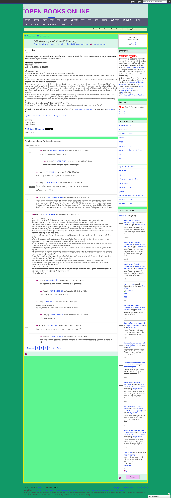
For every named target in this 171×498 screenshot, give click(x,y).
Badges (117, 488)
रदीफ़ (81, 490)
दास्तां (120, 154)
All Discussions (29, 36)
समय (120, 158)
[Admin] (28, 47)
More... (132, 477)
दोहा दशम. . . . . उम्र (125, 187)
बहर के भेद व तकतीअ (117, 490)
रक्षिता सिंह (49, 302)
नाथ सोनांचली (50, 172)
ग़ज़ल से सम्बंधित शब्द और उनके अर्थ (66, 490)
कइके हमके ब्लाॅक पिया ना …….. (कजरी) (134, 386)
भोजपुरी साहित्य (137, 389)
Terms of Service (142, 488)
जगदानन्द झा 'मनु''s (129, 223)
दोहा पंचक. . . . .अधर (125, 204)
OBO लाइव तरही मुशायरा (80, 44)
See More (127, 466)
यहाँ (122, 93)
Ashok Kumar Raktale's (134, 325)
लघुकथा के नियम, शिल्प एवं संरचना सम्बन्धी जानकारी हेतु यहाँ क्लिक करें (46, 116)
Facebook (41, 129)
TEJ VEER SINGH (60, 161)
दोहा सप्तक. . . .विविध (125, 200)
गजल (125, 225)
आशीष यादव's (128, 384)
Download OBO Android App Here (132, 95)
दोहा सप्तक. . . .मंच (125, 146)
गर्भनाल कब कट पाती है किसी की (128, 179)
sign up (110, 109)
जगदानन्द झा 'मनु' (129, 284)
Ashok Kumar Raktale (132, 242)
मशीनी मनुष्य (122, 175)
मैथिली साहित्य (140, 225)
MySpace (30, 129)
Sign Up (132, 2)
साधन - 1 (122, 112)
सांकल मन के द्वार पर (125, 125)
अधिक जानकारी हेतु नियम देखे (135, 67)
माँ (119, 163)
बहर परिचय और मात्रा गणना (100, 490)
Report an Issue (127, 488)
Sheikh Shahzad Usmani (55, 197)
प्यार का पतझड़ (123, 183)
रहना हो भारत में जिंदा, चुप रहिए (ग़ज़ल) (130, 150)
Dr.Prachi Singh (51, 183)
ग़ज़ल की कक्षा (39, 490)
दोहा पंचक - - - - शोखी (125, 134)
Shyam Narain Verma (131, 306)
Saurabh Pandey (130, 220)
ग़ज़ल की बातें (49, 490)
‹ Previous (30, 348)
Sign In (139, 2)
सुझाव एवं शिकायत (126, 91)
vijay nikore (128, 452)
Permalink (41, 150)
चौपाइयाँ (121, 138)
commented (128, 244)
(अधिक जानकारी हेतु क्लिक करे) (131, 88)
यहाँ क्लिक (136, 74)
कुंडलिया (121, 191)
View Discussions (99, 44)
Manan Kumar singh (57, 150)
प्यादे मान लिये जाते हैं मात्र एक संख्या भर (131, 195)
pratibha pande (51, 325)
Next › (59, 348)
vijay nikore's (130, 365)
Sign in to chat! (153, 496)
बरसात (121, 142)
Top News (122, 216)
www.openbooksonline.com (84, 109)
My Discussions (43, 36)
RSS (26, 354)
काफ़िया (87, 490)
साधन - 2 (122, 114)
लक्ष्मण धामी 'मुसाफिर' (52, 280)
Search (169, 2)
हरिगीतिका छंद (123, 130)
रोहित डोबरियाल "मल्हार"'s (133, 345)
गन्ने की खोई (122, 171)
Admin (44, 44)
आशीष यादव (127, 406)
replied (138, 220)
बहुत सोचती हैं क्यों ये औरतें (126, 167)
